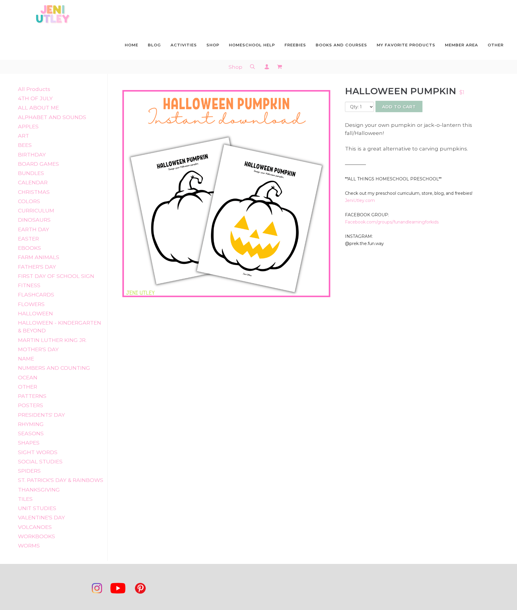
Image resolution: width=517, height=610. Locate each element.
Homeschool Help (252, 44)
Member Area (461, 44)
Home (131, 44)
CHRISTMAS (34, 192)
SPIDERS (29, 471)
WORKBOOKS (36, 536)
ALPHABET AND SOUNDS (52, 117)
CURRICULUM (36, 210)
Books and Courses (341, 44)
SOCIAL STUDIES (40, 461)
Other (496, 44)
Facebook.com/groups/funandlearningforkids (392, 222)
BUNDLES (31, 173)
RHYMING (31, 424)
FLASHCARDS (36, 294)
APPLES (28, 126)
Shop (212, 44)
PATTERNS (32, 396)
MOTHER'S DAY (38, 349)
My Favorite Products (406, 44)
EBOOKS (29, 248)
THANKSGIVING (39, 489)
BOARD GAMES (38, 164)
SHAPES (28, 442)
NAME (26, 358)
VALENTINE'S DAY (41, 517)
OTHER (27, 387)
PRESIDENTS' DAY (41, 415)
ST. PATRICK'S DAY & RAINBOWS (60, 480)
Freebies (295, 44)
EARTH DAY (33, 229)
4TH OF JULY (35, 98)
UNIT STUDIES (37, 508)
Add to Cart (399, 106)
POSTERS (30, 405)
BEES (25, 145)
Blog (154, 44)
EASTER (28, 238)
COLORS (29, 201)
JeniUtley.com (360, 200)
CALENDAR (33, 182)
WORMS (29, 545)
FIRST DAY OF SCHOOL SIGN (56, 276)
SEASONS (31, 433)
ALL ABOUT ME (38, 107)
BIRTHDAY (32, 154)
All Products (34, 89)
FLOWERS (31, 304)
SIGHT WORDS (37, 452)
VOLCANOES (35, 527)
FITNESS (29, 285)
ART (23, 136)
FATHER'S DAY (37, 267)
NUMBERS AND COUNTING (54, 368)
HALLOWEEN (35, 313)
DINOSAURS (34, 220)
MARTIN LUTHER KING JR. (52, 340)
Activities (184, 44)
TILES (25, 499)
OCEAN (27, 377)
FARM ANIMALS (38, 257)
